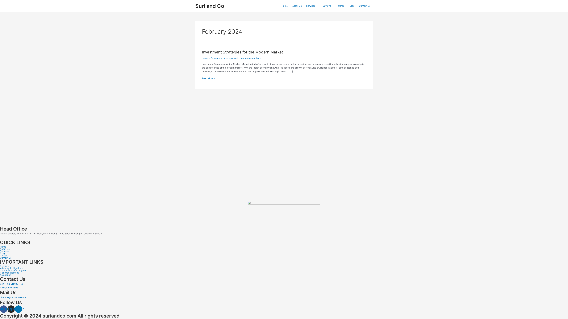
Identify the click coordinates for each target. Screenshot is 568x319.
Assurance (5, 275)
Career (341, 5)
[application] (316, 6)
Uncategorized (230, 58)
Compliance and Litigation (13, 270)
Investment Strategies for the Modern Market (242, 52)
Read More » (208, 78)
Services (310, 5)
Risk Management (9, 273)
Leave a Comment (211, 58)
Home (284, 5)
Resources (5, 266)
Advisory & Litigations (11, 268)
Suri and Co (209, 6)
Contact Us (365, 5)
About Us (297, 5)
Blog (352, 5)
